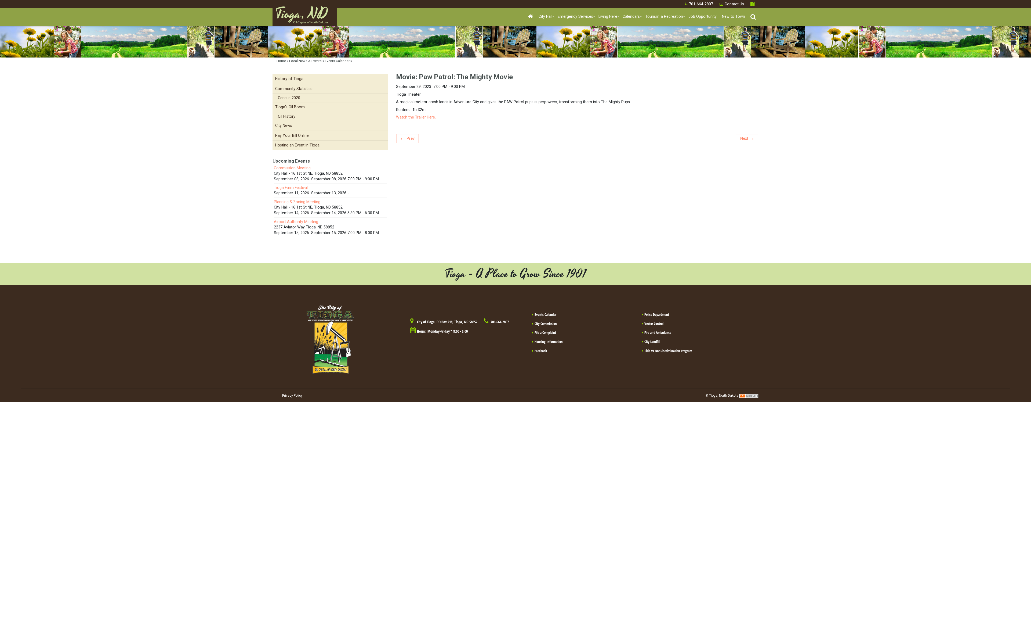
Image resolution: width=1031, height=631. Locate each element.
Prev (410, 138)
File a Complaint (545, 332)
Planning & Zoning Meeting (297, 202)
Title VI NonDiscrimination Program (668, 350)
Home (281, 61)
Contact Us (734, 4)
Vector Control (653, 323)
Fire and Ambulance (657, 332)
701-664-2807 (701, 4)
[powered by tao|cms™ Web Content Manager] (748, 395)
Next (744, 138)
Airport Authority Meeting (296, 222)
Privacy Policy (292, 395)
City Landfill (652, 341)
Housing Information (549, 341)
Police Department (656, 314)
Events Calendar (337, 61)
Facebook (753, 4)
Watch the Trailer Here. (416, 117)
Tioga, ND (301, 16)
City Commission (546, 323)
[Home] (530, 16)
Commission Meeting (292, 168)
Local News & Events (305, 61)
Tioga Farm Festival (291, 187)
